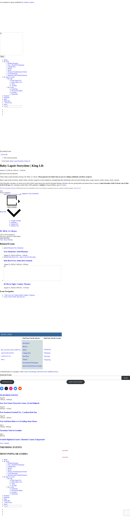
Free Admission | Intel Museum (16, 252)
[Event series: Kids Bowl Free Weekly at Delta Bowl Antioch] (29, 264)
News (5, 104)
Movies (10, 68)
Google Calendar (16, 220)
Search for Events (6, 375)
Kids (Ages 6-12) (16, 82)
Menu (2, 56)
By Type (6, 61)
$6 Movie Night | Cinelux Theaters (17, 284)
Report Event (77, 188)
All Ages (14, 85)
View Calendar (4, 443)
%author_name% (29, 2)
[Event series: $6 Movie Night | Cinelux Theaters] (30, 287)
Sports (9, 70)
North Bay (14, 94)
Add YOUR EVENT (7, 353)
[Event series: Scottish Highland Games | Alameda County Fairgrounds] (6, 436)
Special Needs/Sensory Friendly (32, 366)
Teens (13, 84)
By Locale (11, 87)
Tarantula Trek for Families (11, 430)
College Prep (11, 67)
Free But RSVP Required (30, 363)
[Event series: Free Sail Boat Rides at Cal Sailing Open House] (12, 417)
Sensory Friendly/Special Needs (17, 72)
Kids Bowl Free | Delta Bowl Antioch (18, 261)
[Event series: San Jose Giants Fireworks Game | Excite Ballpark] (13, 399)
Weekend (6, 97)
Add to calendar (12, 207)
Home (6, 60)
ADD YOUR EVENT (75, 382)
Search (126, 378)
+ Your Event (8, 103)
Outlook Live (15, 226)
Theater (25, 359)
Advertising (32, 371)
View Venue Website (6, 240)
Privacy (56, 371)
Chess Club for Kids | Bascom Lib (15, 297)
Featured (6, 96)
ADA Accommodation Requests (8, 188)
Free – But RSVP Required (16, 65)
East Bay (14, 92)
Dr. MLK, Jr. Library (8, 231)
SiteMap (50, 371)
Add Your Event (42, 371)
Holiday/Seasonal (13, 63)
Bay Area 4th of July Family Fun (11, 350)
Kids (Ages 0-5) (16, 80)
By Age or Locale (9, 77)
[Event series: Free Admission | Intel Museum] (28, 255)
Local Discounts (12, 73)
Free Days (26, 356)
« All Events (3, 154)
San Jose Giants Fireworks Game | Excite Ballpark (19, 403)
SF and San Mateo (17, 91)
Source (64, 185)
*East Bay (47, 356)
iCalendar (13, 222)
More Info (3, 212)
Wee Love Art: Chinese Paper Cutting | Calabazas (19, 295)
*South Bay (47, 349)
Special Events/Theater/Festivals (17, 75)
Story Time (28, 193)
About (26, 371)
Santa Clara (17, 194)
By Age (10, 79)
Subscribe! (7, 101)
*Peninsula (47, 353)
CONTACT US (6, 356)
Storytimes (35, 193)
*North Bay (47, 360)
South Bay (14, 89)
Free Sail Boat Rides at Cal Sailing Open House (18, 421)
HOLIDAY (26, 343)
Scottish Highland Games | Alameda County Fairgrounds (22, 440)
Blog (5, 99)
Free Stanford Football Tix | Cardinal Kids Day (18, 412)
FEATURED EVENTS (9, 395)
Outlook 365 (14, 224)
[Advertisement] (65, 18)
